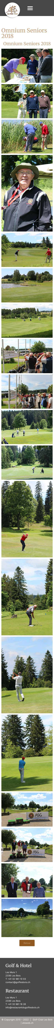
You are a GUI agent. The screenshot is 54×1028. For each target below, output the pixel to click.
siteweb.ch (27, 1023)
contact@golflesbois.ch (18, 982)
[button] (30, 8)
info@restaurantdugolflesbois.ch (22, 1007)
